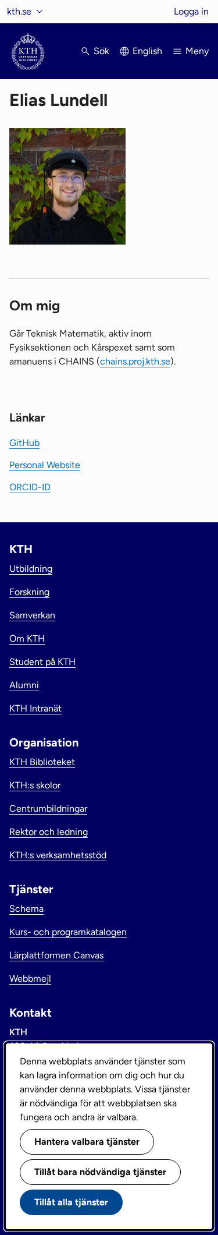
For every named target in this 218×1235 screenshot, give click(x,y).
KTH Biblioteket (42, 761)
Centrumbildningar (48, 808)
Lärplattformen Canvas (56, 955)
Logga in (191, 11)
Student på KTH (42, 661)
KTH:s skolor (34, 785)
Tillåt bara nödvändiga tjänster (100, 1171)
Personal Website (44, 464)
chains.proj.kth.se (135, 361)
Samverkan (32, 615)
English (147, 50)
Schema (26, 908)
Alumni (24, 685)
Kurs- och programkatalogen (68, 931)
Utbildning (30, 568)
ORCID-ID (30, 487)
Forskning (29, 591)
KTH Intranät (35, 708)
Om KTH (27, 638)
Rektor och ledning (48, 831)
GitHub (24, 442)
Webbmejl (30, 978)
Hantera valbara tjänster (87, 1141)
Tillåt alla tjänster (71, 1202)
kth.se (19, 11)
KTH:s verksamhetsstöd (57, 855)
